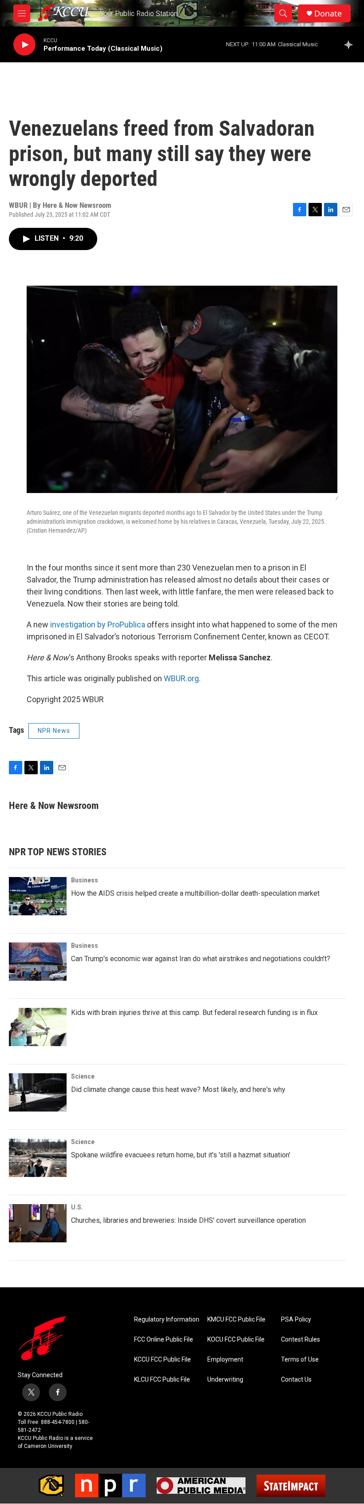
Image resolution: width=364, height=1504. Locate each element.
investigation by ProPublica (97, 624)
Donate (328, 13)
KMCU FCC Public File (236, 1319)
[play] (24, 45)
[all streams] (351, 44)
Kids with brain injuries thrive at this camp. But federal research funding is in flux (194, 1012)
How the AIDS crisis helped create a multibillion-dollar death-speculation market (195, 893)
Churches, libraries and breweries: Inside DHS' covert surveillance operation (188, 1220)
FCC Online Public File (163, 1339)
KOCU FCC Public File (236, 1339)
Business (84, 880)
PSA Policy (296, 1319)
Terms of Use (300, 1359)
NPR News (54, 730)
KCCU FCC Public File (162, 1359)
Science (83, 1076)
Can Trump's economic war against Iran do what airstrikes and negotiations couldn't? (200, 958)
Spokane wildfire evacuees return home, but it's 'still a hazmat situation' (180, 1155)
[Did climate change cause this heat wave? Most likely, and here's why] (38, 1092)
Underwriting (225, 1379)
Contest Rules (300, 1339)
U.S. (77, 1207)
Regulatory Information (166, 1319)
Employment (225, 1359)
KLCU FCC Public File (162, 1379)
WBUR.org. (182, 678)
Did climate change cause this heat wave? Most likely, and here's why (178, 1089)
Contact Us (296, 1379)
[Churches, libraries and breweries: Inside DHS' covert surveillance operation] (38, 1223)
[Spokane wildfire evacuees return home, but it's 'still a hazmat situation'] (38, 1158)
